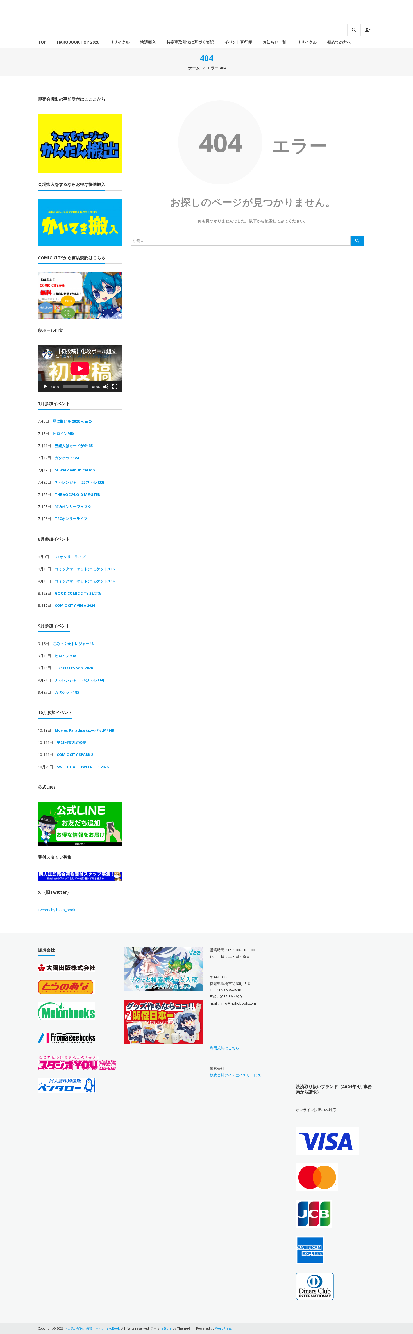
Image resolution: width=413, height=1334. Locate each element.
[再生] (45, 386)
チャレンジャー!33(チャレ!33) (79, 482)
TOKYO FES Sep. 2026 (74, 667)
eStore (167, 1328)
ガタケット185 (67, 692)
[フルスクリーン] (115, 386)
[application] (80, 368)
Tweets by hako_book (56, 909)
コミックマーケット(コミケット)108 (84, 568)
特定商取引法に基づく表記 (190, 42)
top (42, 42)
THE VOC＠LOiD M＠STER (77, 494)
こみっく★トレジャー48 (73, 643)
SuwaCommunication (75, 470)
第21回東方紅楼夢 (71, 742)
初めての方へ (339, 42)
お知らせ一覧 (274, 42)
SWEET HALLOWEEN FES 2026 (82, 766)
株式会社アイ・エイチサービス (235, 1075)
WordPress (223, 1328)
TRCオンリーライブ (71, 518)
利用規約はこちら (224, 1047)
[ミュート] (106, 386)
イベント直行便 (238, 42)
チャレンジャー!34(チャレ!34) (79, 680)
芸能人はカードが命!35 (74, 445)
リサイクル (120, 42)
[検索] (357, 241)
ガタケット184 (67, 457)
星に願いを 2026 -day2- (72, 421)
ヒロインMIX (63, 433)
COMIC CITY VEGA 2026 (75, 605)
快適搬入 (148, 42)
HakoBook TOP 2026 (78, 42)
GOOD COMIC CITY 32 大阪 (78, 593)
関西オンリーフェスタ (73, 506)
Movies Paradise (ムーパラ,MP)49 (84, 730)
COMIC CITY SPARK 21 (76, 754)
